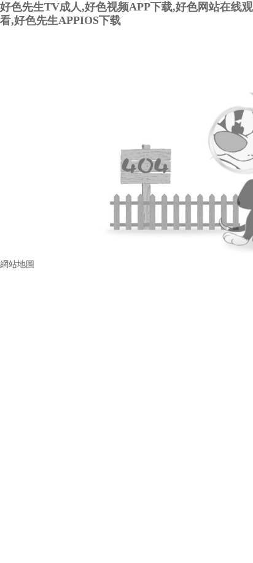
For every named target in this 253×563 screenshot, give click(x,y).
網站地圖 (17, 264)
